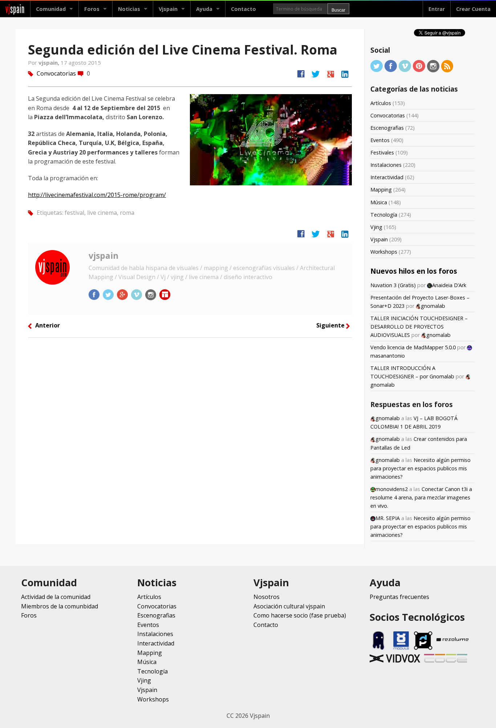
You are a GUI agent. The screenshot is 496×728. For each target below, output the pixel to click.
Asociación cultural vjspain (289, 606)
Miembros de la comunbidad (59, 606)
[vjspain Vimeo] (137, 294)
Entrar (436, 8)
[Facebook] (391, 65)
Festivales (382, 152)
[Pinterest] (419, 65)
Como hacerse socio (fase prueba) (299, 615)
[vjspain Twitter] (109, 294)
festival (74, 213)
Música (378, 202)
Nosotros (266, 597)
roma (127, 213)
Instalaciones (386, 164)
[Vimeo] (405, 65)
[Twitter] (376, 65)
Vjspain (379, 239)
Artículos (380, 103)
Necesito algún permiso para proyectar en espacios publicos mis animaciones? (420, 468)
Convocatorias (56, 73)
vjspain (103, 255)
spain (15, 9)
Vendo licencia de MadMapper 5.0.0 (413, 347)
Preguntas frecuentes (399, 597)
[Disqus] (190, 440)
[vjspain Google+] (123, 294)
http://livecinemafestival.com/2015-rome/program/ (97, 195)
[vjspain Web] (164, 294)
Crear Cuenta (473, 8)
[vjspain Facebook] (95, 294)
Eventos (380, 140)
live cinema (102, 213)
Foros (91, 8)
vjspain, (49, 62)
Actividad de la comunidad (55, 597)
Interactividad (386, 177)
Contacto (243, 8)
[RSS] (447, 65)
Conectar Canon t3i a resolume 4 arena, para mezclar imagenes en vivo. (421, 497)
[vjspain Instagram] (151, 294)
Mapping (381, 189)
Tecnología (383, 214)
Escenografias (387, 127)
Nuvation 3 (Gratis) (393, 285)
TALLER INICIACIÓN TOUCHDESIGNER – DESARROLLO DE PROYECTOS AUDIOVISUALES (419, 326)
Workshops (383, 251)
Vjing (376, 227)
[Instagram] (433, 65)
